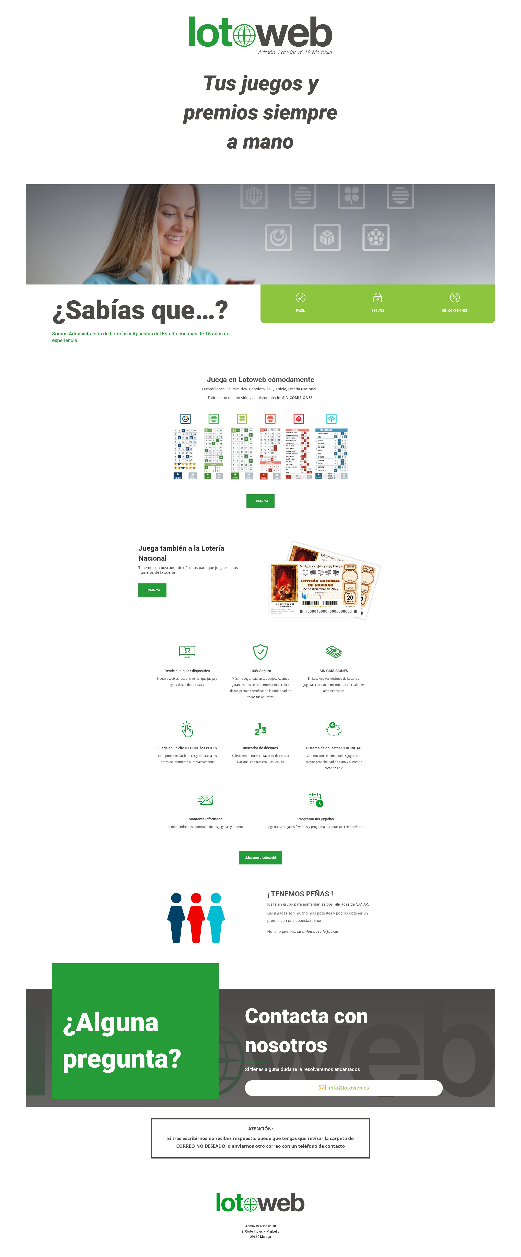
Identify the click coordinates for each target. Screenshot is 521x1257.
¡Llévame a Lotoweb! (260, 858)
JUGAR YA (260, 501)
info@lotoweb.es (349, 1087)
